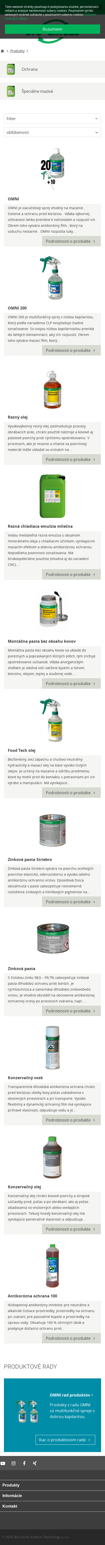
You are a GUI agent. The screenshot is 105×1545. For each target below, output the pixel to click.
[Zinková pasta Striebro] (52, 829)
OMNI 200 (17, 308)
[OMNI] (52, 169)
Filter (11, 118)
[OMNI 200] (52, 278)
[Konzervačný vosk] (52, 1048)
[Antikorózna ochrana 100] (52, 1266)
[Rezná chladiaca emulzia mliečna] (52, 496)
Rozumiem (52, 29)
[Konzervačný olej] (52, 1157)
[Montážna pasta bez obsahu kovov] (52, 611)
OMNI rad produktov (70, 1395)
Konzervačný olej (24, 1187)
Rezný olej (18, 417)
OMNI (13, 199)
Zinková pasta (21, 968)
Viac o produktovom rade (63, 1439)
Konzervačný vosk (25, 1077)
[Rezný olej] (52, 387)
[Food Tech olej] (52, 720)
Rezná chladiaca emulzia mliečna (40, 526)
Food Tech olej (21, 750)
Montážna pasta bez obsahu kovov (42, 641)
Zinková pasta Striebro (30, 859)
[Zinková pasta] (52, 938)
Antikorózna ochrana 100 (32, 1296)
